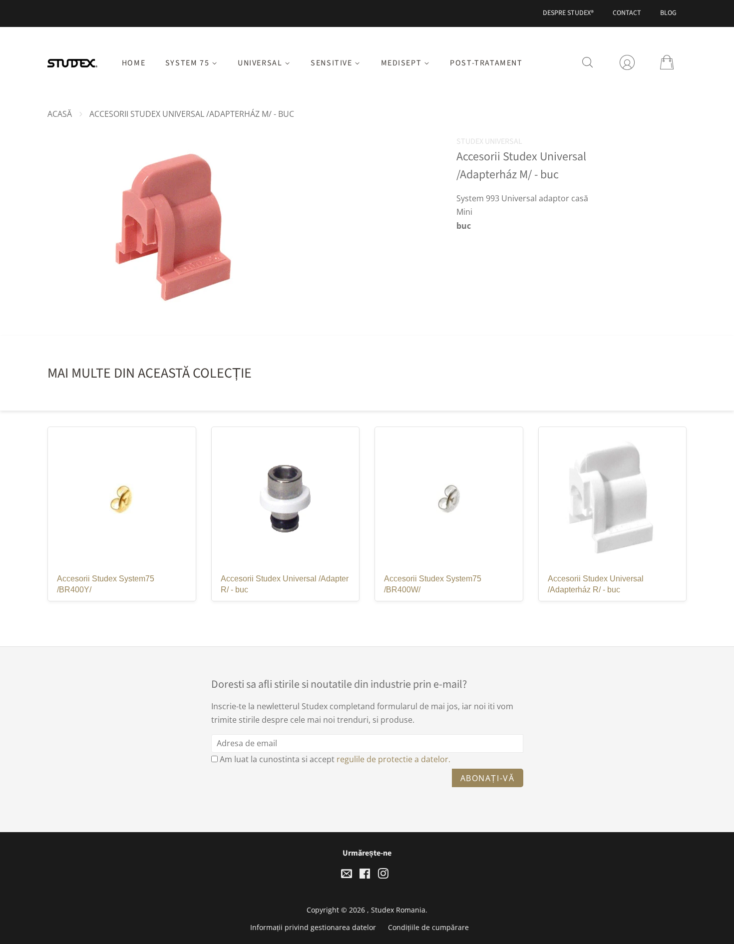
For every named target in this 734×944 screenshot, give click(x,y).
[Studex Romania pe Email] (346, 875)
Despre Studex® (568, 13)
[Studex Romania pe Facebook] (364, 875)
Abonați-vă (487, 778)
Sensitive (333, 62)
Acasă (59, 113)
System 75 (188, 62)
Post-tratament (486, 62)
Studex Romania (398, 910)
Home (133, 62)
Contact (627, 13)
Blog (668, 13)
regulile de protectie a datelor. (393, 759)
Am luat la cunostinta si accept (335, 759)
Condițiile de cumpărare (428, 927)
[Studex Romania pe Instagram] (382, 875)
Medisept (402, 62)
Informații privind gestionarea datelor (313, 927)
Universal (261, 62)
